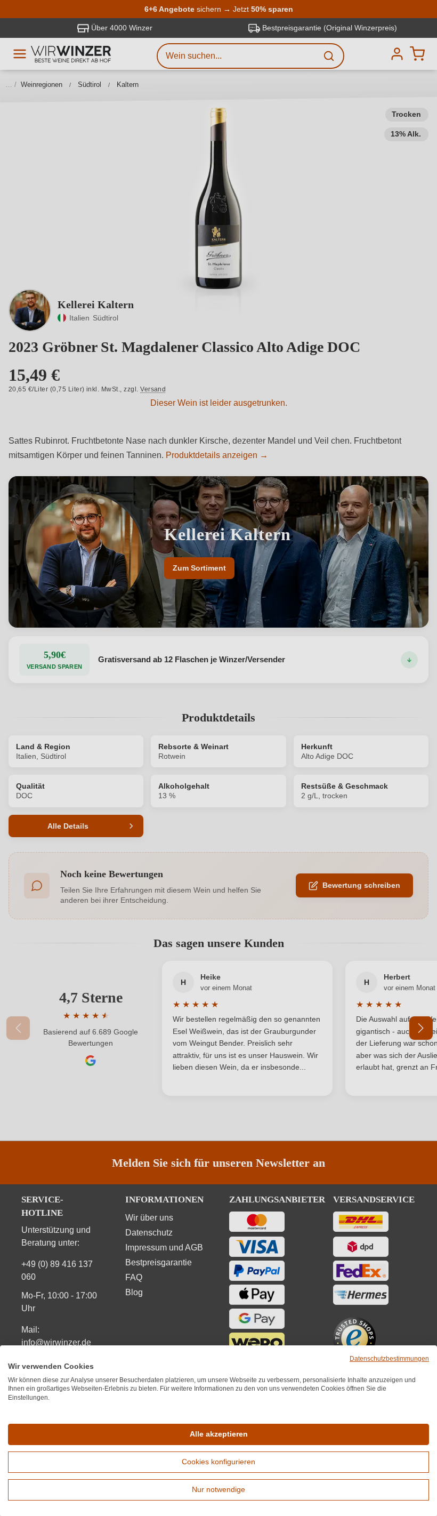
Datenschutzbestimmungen (389, 1358)
